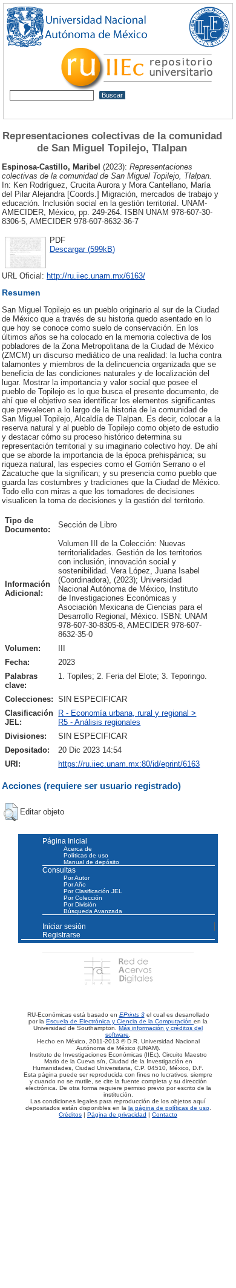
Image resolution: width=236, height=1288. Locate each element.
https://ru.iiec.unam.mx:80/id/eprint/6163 (129, 763)
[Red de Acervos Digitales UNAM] (117, 970)
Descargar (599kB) (82, 249)
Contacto (164, 1114)
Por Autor (77, 877)
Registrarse (61, 935)
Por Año (75, 884)
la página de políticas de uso (168, 1108)
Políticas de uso (86, 855)
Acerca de (78, 848)
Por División (80, 904)
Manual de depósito (91, 862)
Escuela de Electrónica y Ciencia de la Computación (120, 1021)
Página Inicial (64, 841)
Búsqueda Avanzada (93, 911)
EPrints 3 (132, 1014)
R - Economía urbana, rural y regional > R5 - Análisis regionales (127, 717)
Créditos (70, 1114)
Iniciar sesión (64, 926)
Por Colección (83, 897)
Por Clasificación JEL (93, 891)
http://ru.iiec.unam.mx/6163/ (96, 275)
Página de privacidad (116, 1114)
